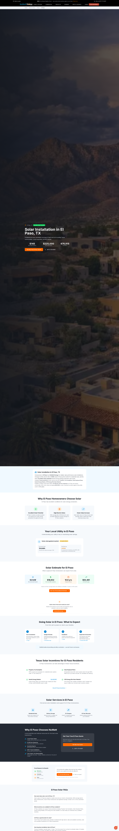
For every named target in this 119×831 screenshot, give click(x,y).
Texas (38, 7)
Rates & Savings (77, 4)
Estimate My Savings (58, 611)
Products (58, 4)
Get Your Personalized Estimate (58, 590)
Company (66, 4)
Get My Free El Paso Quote (34, 249)
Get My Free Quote (78, 744)
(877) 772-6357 (51, 249)
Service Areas (32, 7)
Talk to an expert (78, 774)
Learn (86, 4)
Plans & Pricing (38, 4)
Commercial (49, 4)
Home (26, 7)
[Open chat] (116, 828)
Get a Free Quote (94, 4)
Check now (75, 1)
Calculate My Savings (64, 774)
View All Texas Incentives (59, 688)
